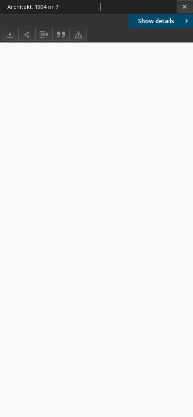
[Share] (26, 34)
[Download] (9, 34)
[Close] (185, 6)
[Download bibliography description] (44, 35)
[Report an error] (78, 34)
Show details (156, 21)
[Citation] (60, 34)
